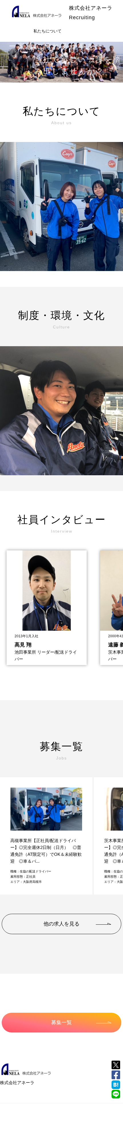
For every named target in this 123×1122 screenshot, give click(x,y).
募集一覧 (61, 1022)
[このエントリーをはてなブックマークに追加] (116, 1084)
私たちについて (47, 31)
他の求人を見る (61, 924)
